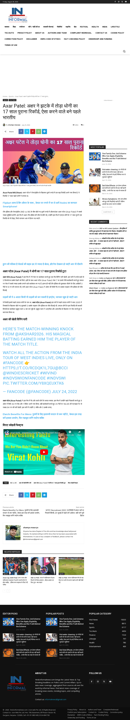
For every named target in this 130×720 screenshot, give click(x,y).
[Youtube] (125, 1)
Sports (11, 96)
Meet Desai (93, 288)
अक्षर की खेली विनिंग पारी (25, 483)
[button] (124, 51)
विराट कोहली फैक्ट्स (73, 483)
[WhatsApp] (38, 131)
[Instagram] (118, 1)
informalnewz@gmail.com (55, 699)
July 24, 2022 (64, 391)
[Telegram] (44, 131)
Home (5, 96)
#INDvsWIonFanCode (24, 378)
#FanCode (13, 362)
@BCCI (61, 367)
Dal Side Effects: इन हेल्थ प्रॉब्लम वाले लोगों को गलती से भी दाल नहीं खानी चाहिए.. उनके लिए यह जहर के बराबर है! (114, 188)
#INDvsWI (56, 378)
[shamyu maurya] (4, 125)
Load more (107, 212)
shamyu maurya (14, 125)
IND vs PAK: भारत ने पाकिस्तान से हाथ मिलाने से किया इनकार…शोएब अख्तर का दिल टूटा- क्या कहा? (42, 580)
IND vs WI (13, 483)
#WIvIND (48, 373)
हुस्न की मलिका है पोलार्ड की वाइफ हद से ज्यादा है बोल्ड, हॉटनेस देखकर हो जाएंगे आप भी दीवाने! (43, 264)
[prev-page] (4, 591)
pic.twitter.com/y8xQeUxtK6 (33, 383)
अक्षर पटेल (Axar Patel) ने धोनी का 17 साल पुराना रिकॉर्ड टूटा (50, 483)
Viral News (12, 100)
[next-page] (8, 591)
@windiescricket (21, 373)
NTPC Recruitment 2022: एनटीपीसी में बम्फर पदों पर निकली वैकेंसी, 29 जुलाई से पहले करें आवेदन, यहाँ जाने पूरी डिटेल (64, 513)
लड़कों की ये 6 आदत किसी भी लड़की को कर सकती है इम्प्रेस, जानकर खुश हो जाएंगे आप (40, 297)
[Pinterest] (32, 131)
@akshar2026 (29, 334)
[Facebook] (115, 1)
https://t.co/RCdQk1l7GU (29, 367)
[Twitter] (122, 1)
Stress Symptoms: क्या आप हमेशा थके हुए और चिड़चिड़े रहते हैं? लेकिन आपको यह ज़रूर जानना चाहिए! (114, 201)
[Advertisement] (62, 14)
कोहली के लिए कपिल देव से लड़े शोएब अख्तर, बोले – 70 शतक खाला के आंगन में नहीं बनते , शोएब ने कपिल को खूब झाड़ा (106, 241)
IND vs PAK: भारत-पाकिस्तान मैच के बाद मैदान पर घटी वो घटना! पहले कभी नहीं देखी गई (71, 580)
